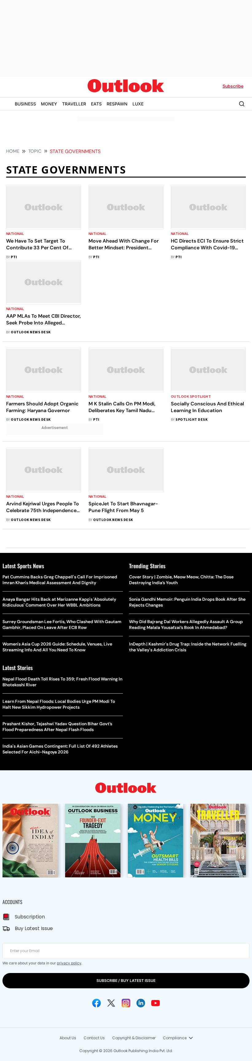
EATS (96, 103)
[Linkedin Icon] (141, 1003)
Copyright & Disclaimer (134, 1037)
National (15, 233)
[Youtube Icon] (155, 1003)
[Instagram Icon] (126, 1003)
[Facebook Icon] (96, 1003)
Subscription (30, 916)
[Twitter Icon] (111, 1003)
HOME (12, 151)
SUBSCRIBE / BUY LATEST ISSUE (126, 980)
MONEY (49, 103)
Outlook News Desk (30, 332)
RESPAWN (117, 103)
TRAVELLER (74, 103)
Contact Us (94, 1037)
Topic (34, 151)
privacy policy (69, 963)
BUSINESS (25, 103)
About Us (68, 1037)
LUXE (138, 103)
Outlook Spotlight (191, 396)
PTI (14, 257)
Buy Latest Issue (34, 928)
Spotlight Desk (191, 419)
